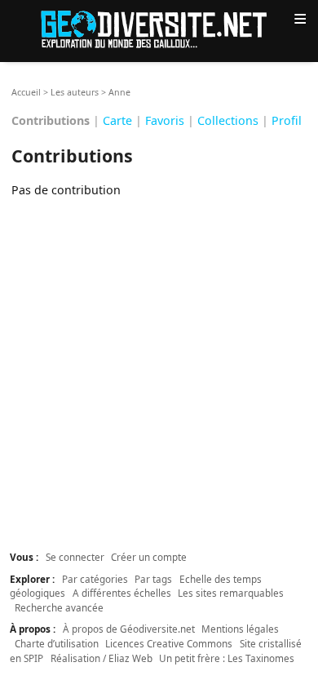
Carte (117, 120)
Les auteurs (75, 92)
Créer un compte (149, 556)
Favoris (164, 120)
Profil (287, 120)
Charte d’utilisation (57, 643)
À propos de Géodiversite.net (129, 628)
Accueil (26, 92)
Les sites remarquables (231, 592)
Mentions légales (240, 628)
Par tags (153, 578)
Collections (227, 120)
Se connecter (75, 556)
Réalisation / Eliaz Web (101, 658)
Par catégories (95, 578)
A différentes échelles (122, 592)
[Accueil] (159, 28)
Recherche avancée (59, 607)
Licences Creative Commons (168, 643)
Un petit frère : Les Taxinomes (226, 658)
